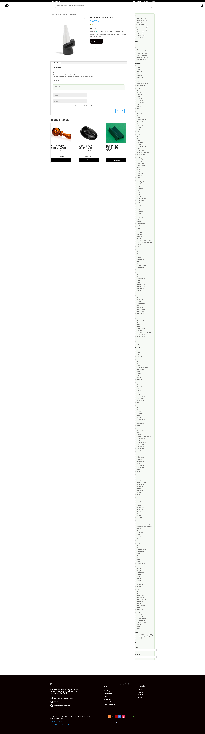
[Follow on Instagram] (123, 716)
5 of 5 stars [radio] (63, 82)
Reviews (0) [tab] (55, 63)
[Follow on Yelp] (116, 716)
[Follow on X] (112, 716)
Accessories (61, 14)
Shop (56, 14)
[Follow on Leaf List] (109, 716)
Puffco (110, 48)
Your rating (56, 80)
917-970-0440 (58, 702)
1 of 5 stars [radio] (54, 82)
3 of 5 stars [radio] (58, 82)
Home (52, 14)
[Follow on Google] (119, 716)
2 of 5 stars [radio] (56, 82)
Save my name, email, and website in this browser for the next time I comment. (78, 106)
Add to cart (97, 41)
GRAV (63, 156)
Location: (93, 31)
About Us (145, 1)
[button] (84, 19)
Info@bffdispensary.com (62, 705)
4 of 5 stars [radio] (61, 82)
